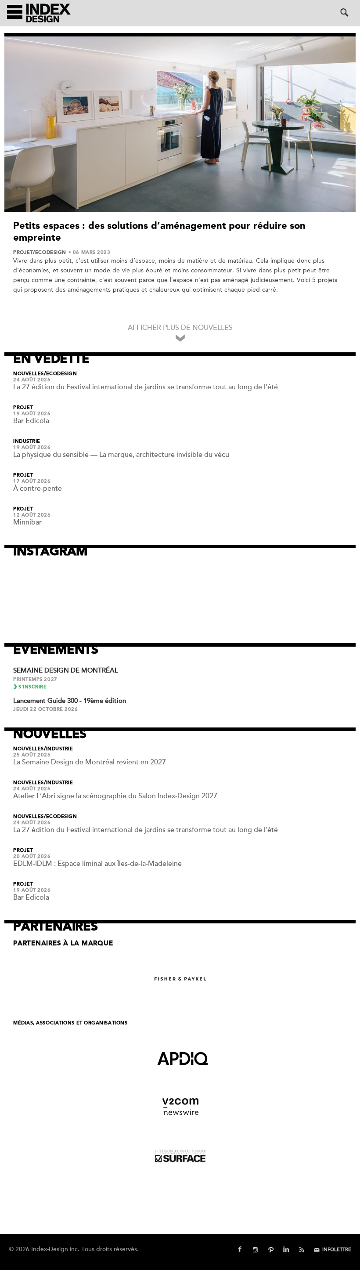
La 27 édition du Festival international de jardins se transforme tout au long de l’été (145, 387)
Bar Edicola (31, 420)
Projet (23, 252)
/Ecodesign (49, 252)
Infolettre (336, 1249)
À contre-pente (37, 488)
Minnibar (27, 522)
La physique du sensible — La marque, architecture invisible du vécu (121, 454)
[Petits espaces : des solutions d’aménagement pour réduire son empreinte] (180, 124)
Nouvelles (28, 373)
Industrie (26, 441)
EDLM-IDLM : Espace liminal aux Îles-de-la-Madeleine (97, 863)
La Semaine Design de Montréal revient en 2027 (89, 762)
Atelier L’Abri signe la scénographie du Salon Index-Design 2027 (115, 796)
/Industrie (58, 749)
